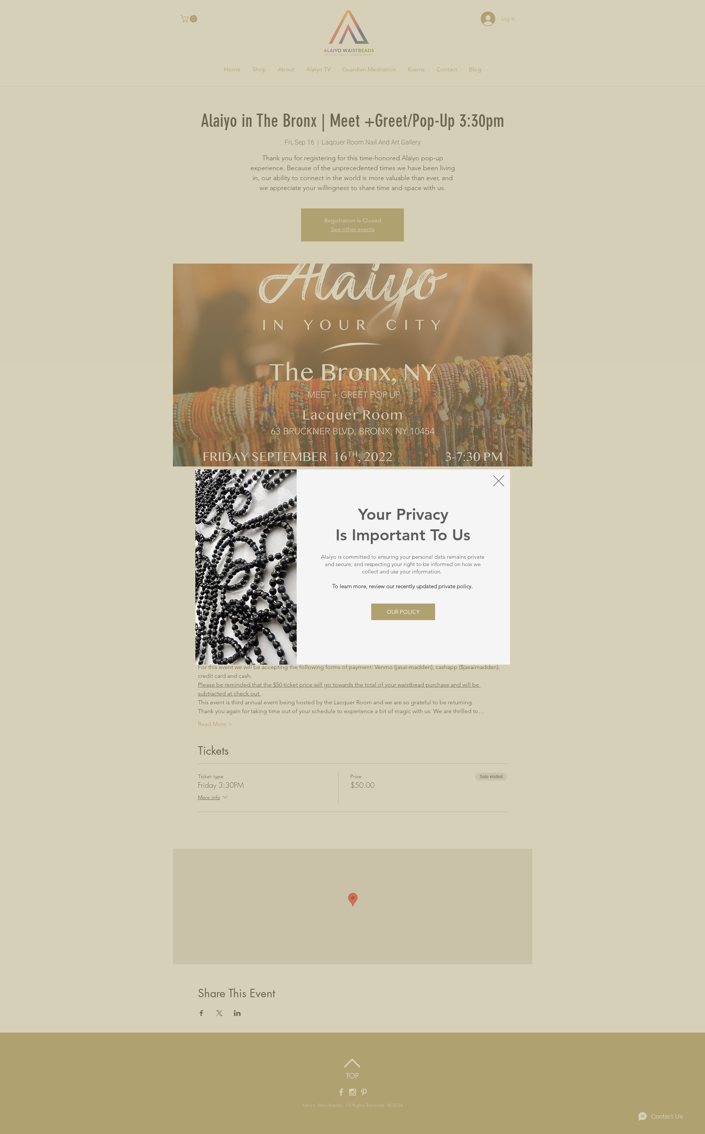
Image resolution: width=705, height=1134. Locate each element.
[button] (498, 480)
